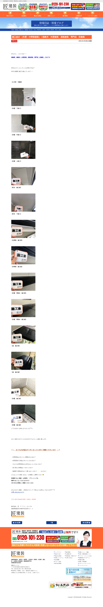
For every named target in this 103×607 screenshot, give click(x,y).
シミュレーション (83, 565)
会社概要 (57, 559)
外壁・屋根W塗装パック (85, 554)
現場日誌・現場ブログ (71, 556)
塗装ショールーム (59, 557)
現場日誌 (14, 41)
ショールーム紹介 (92, 15)
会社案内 (23, 15)
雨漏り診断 (81, 559)
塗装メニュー (51, 15)
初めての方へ (10, 15)
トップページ (58, 552)
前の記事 (85, 522)
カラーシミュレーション (85, 563)
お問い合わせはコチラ (17, 492)
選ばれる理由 (37, 15)
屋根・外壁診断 (83, 561)
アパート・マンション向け (85, 556)
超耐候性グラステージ (84, 557)
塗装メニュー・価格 (84, 552)
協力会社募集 (58, 563)
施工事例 (65, 15)
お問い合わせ (69, 557)
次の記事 (17, 522)
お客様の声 (79, 15)
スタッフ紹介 (58, 561)
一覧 (51, 522)
